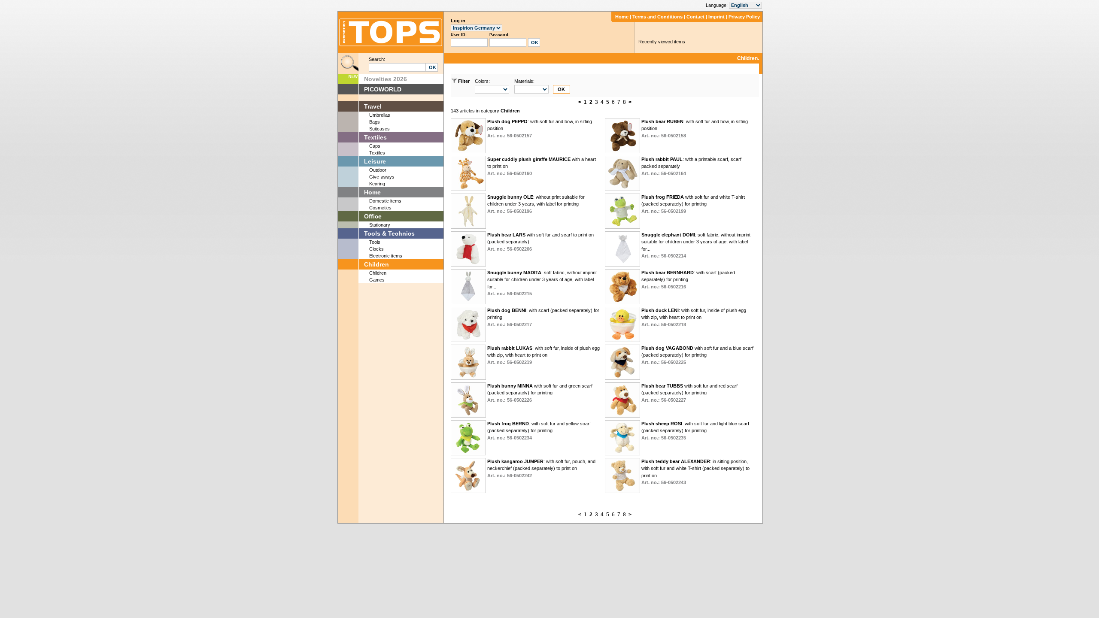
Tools (374, 242)
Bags (374, 121)
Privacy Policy (744, 16)
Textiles (375, 137)
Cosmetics (380, 207)
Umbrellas (379, 115)
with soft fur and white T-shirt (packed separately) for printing (693, 204)
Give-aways (382, 176)
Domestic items (385, 200)
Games (377, 279)
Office (373, 216)
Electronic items (385, 255)
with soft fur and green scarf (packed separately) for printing (539, 393)
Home (621, 16)
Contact (695, 16)
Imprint (716, 16)
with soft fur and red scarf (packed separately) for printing (689, 393)
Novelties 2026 (385, 79)
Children (376, 264)
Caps (374, 145)
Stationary (379, 224)
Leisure (375, 161)
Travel (373, 106)
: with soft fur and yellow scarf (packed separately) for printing (539, 430)
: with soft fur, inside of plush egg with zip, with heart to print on (693, 317)
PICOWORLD (382, 89)
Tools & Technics (389, 233)
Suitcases (379, 128)
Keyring (377, 183)
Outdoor (377, 170)
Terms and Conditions (657, 16)
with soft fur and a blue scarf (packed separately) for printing (697, 355)
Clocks (376, 248)
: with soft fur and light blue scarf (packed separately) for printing (695, 430)
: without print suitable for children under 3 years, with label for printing (536, 204)
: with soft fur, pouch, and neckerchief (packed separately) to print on (541, 468)
